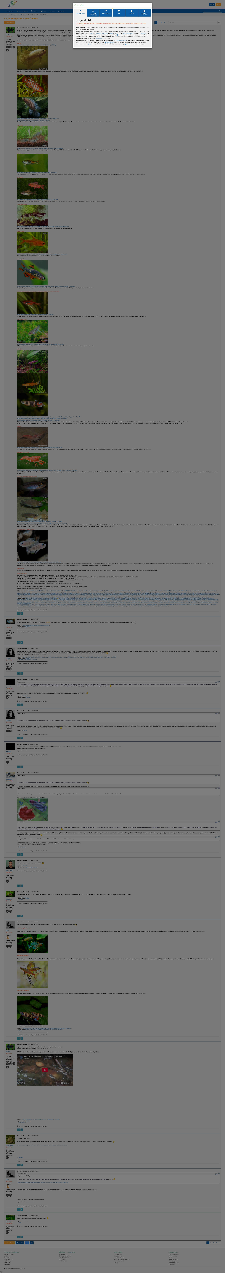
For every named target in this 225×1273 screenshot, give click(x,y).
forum (91, 33)
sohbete (143, 33)
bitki (116, 33)
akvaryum (130, 33)
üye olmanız (99, 38)
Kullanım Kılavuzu (123, 35)
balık (111, 33)
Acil (90, 44)
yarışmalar (105, 33)
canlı (124, 33)
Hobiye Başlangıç (121, 40)
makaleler (98, 33)
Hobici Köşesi (110, 42)
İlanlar (128, 44)
